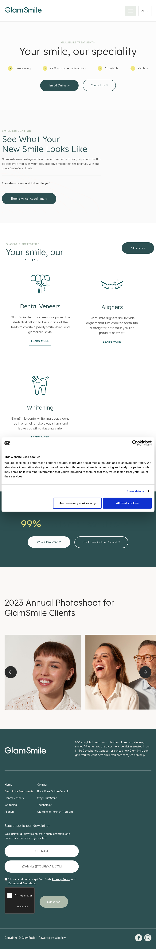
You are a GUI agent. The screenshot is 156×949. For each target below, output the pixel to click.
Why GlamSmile (49, 542)
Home (8, 784)
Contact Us (99, 85)
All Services (138, 248)
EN (142, 10)
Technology (44, 805)
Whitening (11, 805)
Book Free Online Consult (101, 542)
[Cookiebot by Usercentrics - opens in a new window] (135, 443)
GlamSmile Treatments (19, 791)
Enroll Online (59, 85)
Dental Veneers (14, 798)
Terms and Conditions (22, 883)
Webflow (60, 938)
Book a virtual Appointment (29, 198)
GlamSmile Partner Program (55, 811)
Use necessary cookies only (77, 503)
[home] (23, 11)
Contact (42, 784)
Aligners (9, 811)
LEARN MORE (40, 340)
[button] (130, 11)
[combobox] (144, 11)
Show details (135, 491)
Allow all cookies (127, 503)
